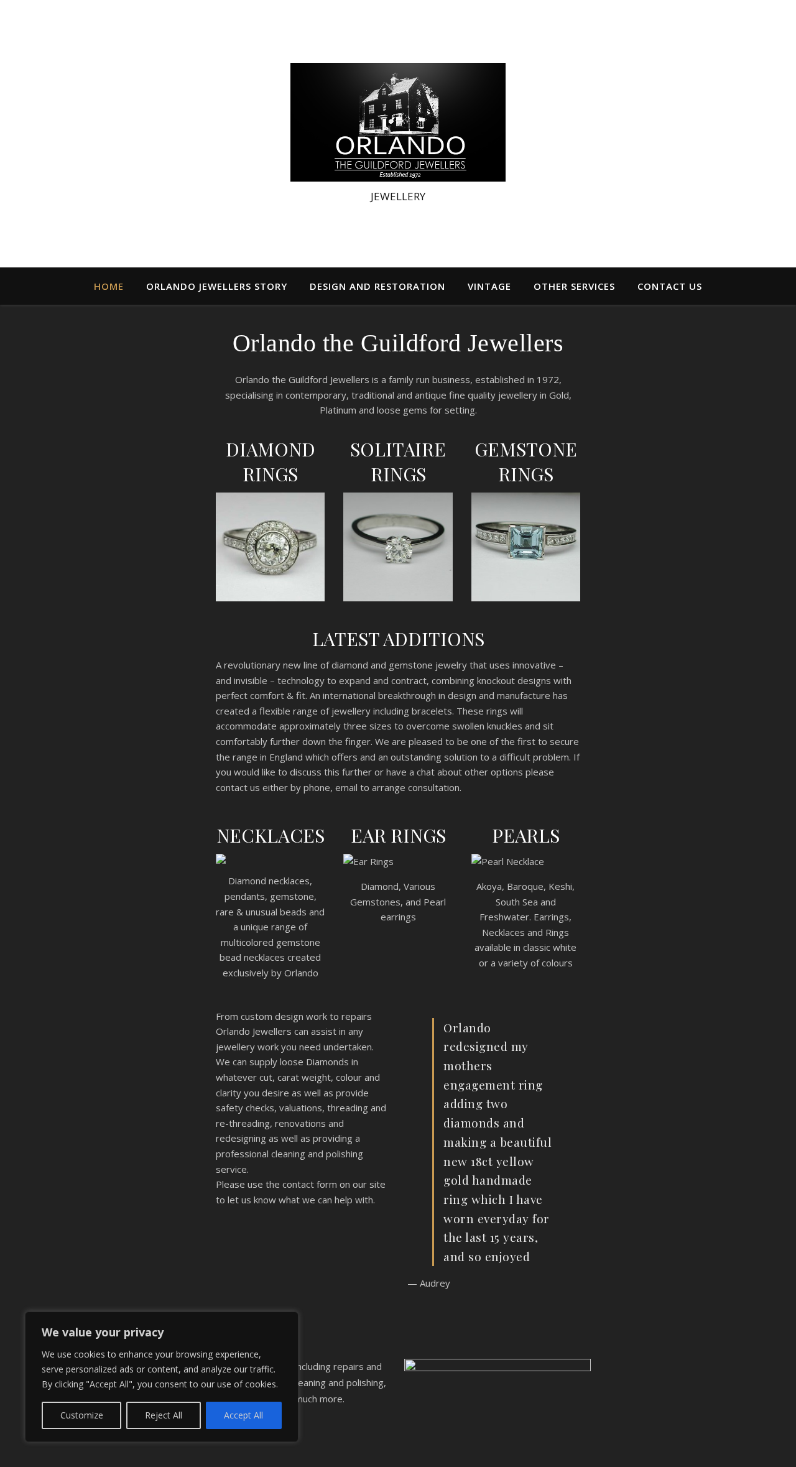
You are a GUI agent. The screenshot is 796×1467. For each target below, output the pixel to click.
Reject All (163, 1415)
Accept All (243, 1415)
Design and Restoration (377, 286)
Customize (81, 1415)
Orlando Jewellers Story (216, 286)
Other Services (574, 286)
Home (109, 286)
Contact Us (669, 286)
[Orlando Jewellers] (398, 122)
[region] (161, 1377)
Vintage (489, 286)
